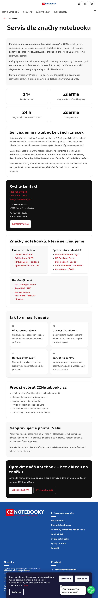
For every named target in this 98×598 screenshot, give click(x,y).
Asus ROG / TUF (23, 288)
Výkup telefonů (58, 543)
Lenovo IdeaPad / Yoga (66, 254)
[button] (91, 590)
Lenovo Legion (22, 292)
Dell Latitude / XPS (24, 258)
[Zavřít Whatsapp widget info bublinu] (61, 586)
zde (26, 585)
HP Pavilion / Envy (64, 258)
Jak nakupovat (58, 520)
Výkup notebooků (60, 539)
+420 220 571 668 (18, 196)
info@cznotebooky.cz (21, 199)
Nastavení (16, 592)
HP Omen (19, 299)
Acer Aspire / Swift (64, 269)
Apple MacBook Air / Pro (27, 266)
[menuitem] (10, 12)
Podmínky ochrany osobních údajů (68, 529)
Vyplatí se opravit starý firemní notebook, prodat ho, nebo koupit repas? (22, 569)
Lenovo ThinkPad (24, 254)
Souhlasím (82, 578)
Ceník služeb (57, 534)
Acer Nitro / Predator (25, 296)
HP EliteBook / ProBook (27, 262)
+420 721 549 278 (18, 192)
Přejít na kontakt (44, 490)
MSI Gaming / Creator (25, 285)
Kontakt (55, 548)
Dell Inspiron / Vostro (65, 262)
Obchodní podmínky (61, 525)
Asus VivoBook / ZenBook (68, 266)
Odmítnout (66, 578)
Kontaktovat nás (20, 224)
